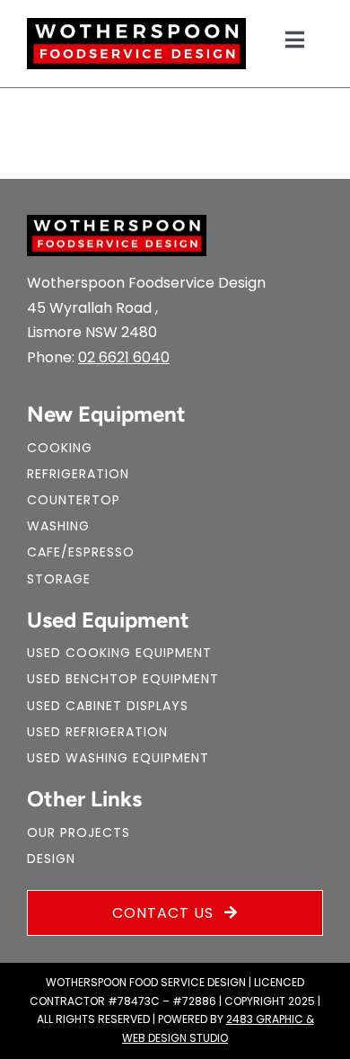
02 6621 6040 (124, 357)
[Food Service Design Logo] (136, 24)
